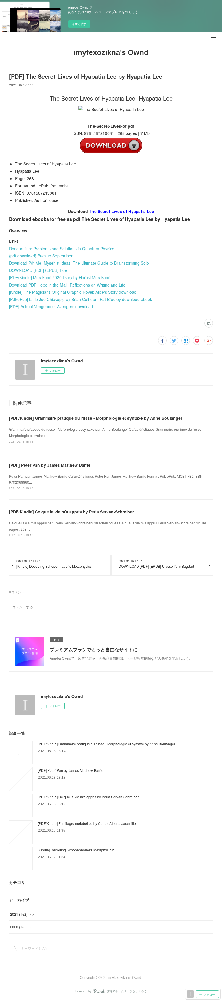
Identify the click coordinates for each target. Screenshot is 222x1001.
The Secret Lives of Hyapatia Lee (121, 211)
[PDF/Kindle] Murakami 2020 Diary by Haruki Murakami (59, 277)
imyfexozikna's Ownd (111, 52)
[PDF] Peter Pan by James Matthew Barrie (49, 465)
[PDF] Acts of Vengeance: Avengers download (51, 306)
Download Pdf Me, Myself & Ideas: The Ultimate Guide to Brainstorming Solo (79, 263)
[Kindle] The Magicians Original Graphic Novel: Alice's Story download (72, 292)
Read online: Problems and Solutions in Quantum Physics (61, 248)
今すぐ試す (79, 24)
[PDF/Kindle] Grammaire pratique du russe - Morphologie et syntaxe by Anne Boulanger (95, 418)
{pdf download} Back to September (41, 256)
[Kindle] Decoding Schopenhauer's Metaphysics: (76, 849)
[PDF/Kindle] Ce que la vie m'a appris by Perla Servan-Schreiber (71, 512)
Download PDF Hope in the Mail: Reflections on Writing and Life (67, 285)
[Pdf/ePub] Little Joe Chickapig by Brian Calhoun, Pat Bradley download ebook (80, 299)
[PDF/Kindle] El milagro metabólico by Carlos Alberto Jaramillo (87, 823)
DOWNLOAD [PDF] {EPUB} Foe (38, 270)
